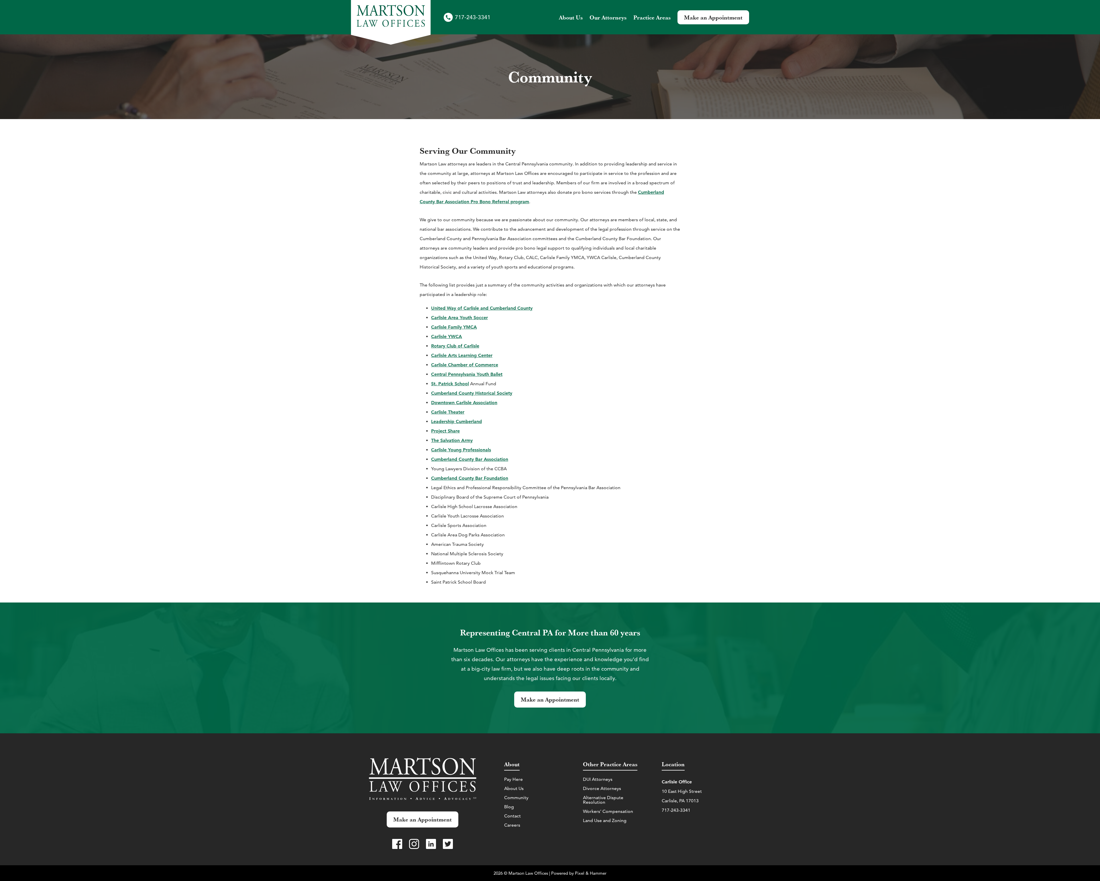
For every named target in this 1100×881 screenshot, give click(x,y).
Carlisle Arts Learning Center (461, 355)
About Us (514, 788)
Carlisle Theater (447, 412)
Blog (509, 806)
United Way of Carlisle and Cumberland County (482, 308)
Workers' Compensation (608, 811)
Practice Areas (652, 17)
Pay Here (513, 779)
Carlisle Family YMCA (454, 327)
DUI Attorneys (597, 779)
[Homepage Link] (391, 23)
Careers (512, 825)
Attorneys (608, 17)
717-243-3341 (472, 17)
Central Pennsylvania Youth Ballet (466, 374)
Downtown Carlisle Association (464, 402)
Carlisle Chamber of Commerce (464, 365)
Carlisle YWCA (446, 336)
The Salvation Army (452, 440)
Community (516, 797)
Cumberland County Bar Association (469, 459)
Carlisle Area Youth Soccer (459, 317)
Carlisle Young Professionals (461, 450)
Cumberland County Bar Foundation (469, 478)
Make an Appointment (713, 17)
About (571, 17)
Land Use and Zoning (604, 820)
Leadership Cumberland (456, 421)
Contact (512, 816)
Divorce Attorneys (602, 788)
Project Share (445, 431)
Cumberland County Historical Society (471, 393)
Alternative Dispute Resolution (603, 800)
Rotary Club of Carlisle (455, 346)
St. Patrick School (450, 383)
